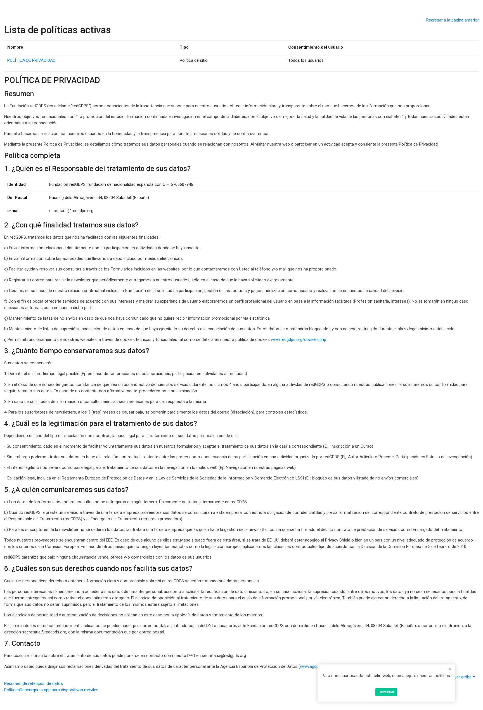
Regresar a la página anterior (452, 20)
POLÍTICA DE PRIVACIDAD (386, 682)
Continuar (386, 692)
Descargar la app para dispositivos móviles (59, 689)
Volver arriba (460, 677)
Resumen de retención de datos (33, 683)
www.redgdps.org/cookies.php (298, 339)
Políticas (12, 689)
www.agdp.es (312, 666)
